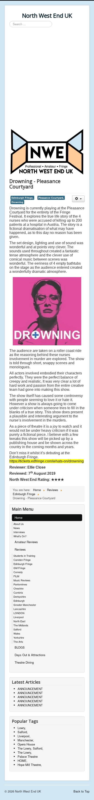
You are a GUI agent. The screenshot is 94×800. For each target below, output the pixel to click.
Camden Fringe (22, 560)
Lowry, (22, 728)
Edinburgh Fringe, (22, 197)
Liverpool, (24, 736)
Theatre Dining (24, 662)
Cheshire (18, 588)
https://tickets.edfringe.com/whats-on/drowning (46, 461)
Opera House (26, 744)
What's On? (19, 536)
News (16, 528)
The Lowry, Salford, (30, 748)
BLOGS (20, 647)
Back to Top (81, 791)
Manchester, (26, 740)
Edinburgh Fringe (22, 564)
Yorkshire (18, 637)
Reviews (20, 549)
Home (18, 517)
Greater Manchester (24, 605)
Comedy (18, 572)
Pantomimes (20, 584)
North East (19, 621)
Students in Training (24, 555)
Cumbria (18, 592)
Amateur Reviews (26, 542)
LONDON (18, 613)
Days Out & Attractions (30, 655)
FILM (16, 576)
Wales (16, 633)
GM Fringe (19, 568)
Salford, (23, 732)
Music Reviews (21, 580)
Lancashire (19, 609)
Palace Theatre (28, 756)
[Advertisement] (47, 78)
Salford (17, 629)
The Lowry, (25, 752)
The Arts (18, 641)
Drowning (17, 202)
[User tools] (78, 199)
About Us (18, 524)
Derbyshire (19, 596)
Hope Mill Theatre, (30, 764)
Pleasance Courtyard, (51, 197)
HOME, (22, 760)
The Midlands (20, 625)
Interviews (19, 532)
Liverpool (18, 617)
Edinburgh (19, 600)
